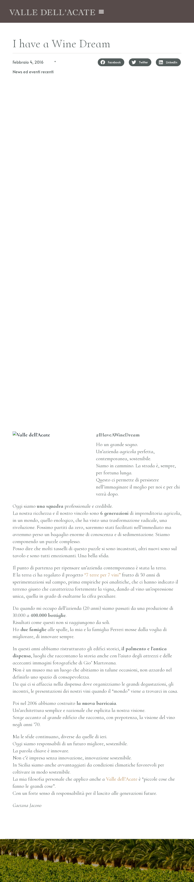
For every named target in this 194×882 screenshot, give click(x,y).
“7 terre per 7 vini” (103, 575)
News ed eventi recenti (33, 71)
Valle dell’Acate (121, 779)
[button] (101, 11)
